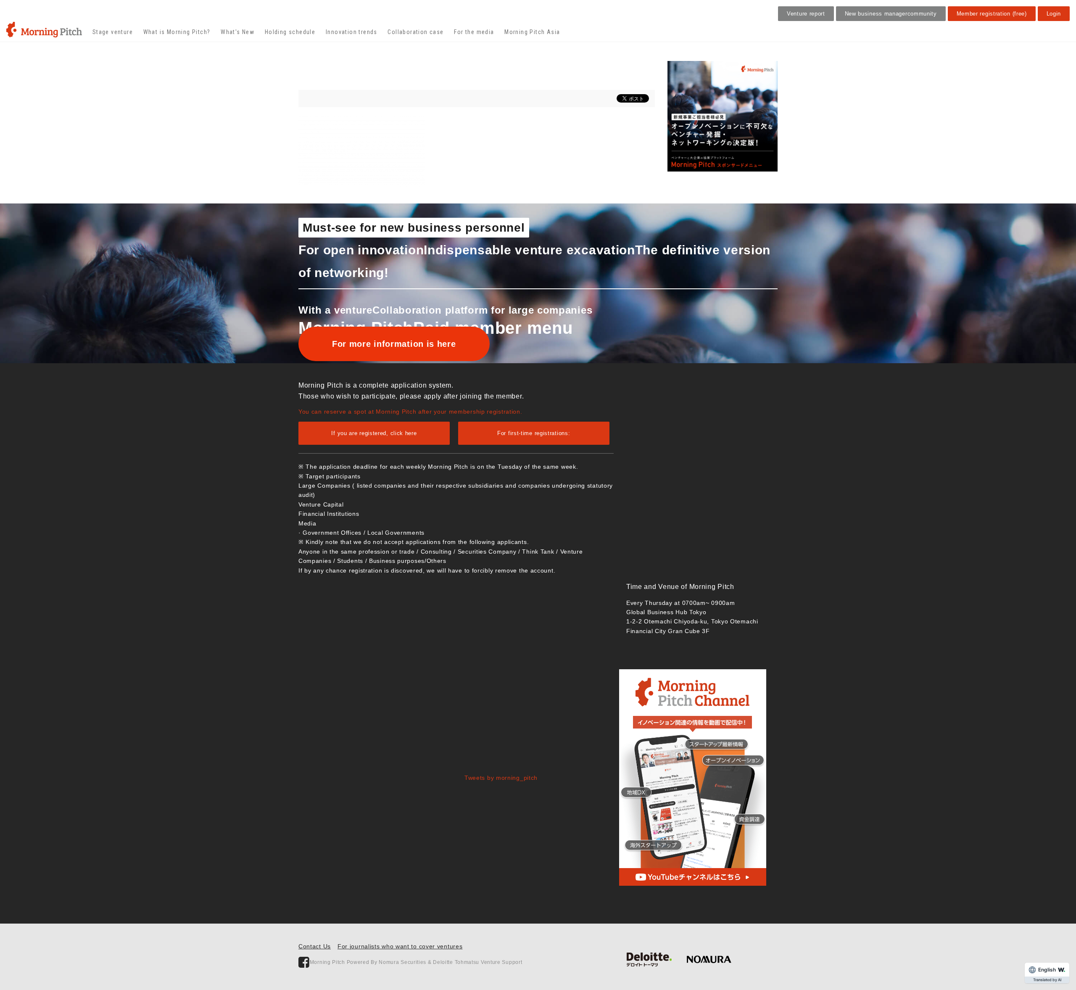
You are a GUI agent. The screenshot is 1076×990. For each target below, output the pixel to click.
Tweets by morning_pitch (501, 777)
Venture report (806, 14)
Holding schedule (290, 32)
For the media (474, 32)
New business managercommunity (891, 14)
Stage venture (112, 32)
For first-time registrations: (533, 433)
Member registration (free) (992, 14)
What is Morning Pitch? (177, 32)
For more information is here (394, 343)
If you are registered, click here (374, 433)
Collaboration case (415, 32)
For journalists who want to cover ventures (400, 946)
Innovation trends (351, 32)
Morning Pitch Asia (532, 32)
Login (1054, 14)
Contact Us (314, 946)
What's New (237, 32)
